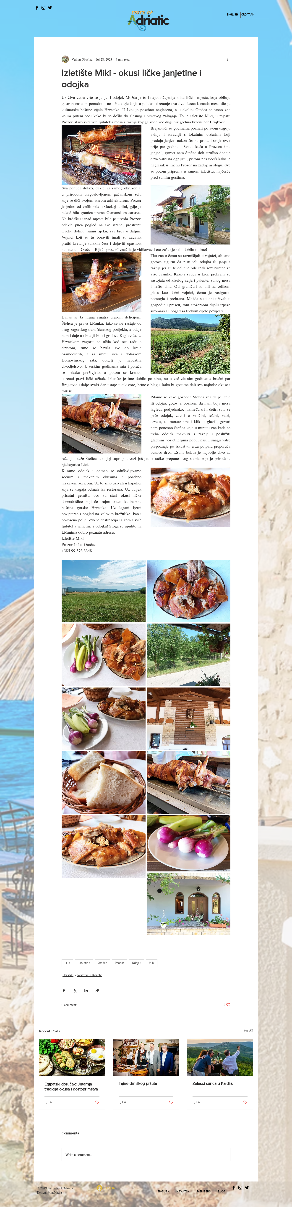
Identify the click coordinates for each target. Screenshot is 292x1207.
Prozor (119, 963)
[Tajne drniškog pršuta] (146, 1057)
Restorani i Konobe (89, 975)
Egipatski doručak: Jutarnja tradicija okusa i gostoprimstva (71, 1086)
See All (248, 1030)
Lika (67, 963)
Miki (151, 963)
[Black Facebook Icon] (36, 7)
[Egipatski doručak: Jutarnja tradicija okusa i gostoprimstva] (72, 1057)
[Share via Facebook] (64, 990)
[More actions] (227, 59)
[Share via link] (97, 990)
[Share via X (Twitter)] (75, 990)
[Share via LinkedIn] (86, 990)
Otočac (102, 963)
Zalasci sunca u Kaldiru (213, 1083)
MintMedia (55, 1192)
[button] (163, 1191)
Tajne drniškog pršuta (138, 1083)
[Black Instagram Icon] (43, 7)
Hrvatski (68, 975)
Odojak (136, 963)
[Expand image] (104, 591)
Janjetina (84, 963)
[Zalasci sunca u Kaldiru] (220, 1057)
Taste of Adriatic (63, 1188)
